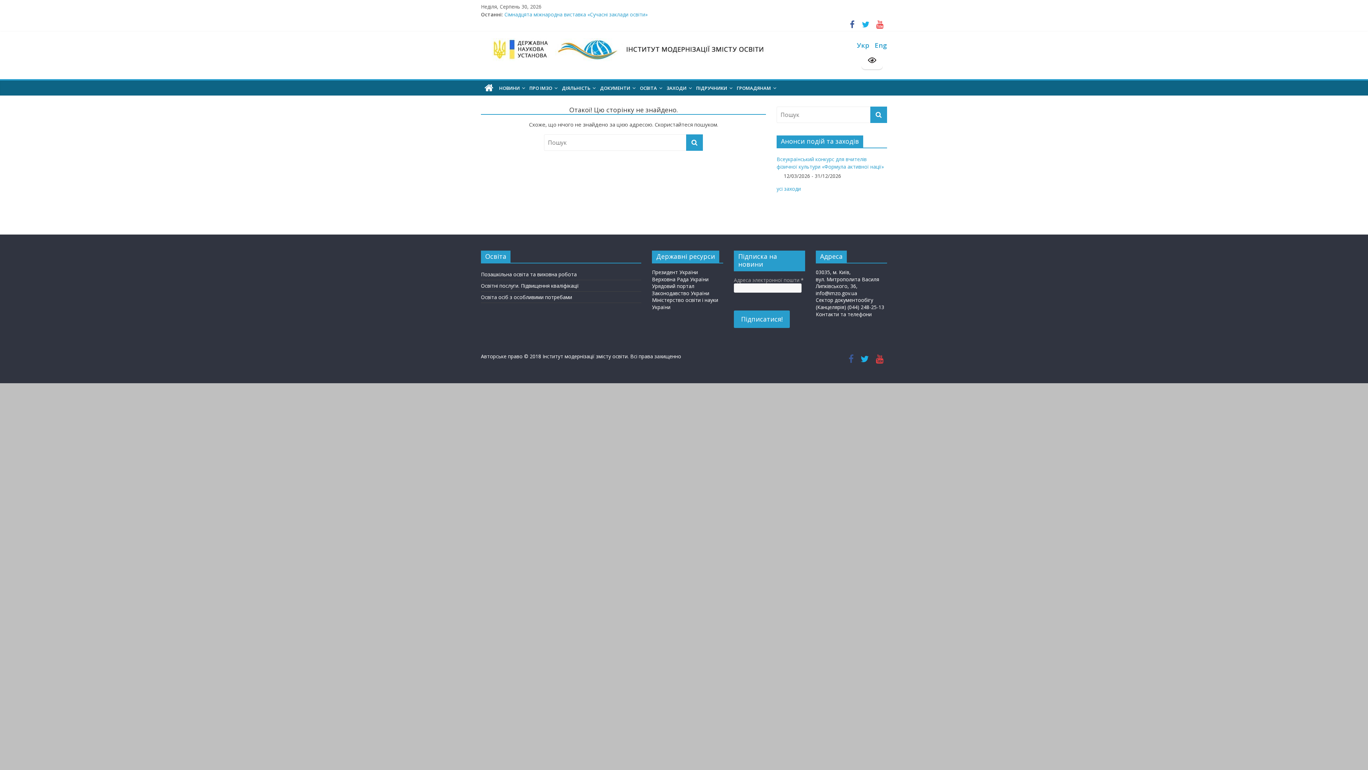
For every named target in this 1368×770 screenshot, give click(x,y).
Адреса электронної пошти (769, 280)
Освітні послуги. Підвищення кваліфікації (530, 285)
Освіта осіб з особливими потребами (526, 297)
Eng (881, 45)
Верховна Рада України (680, 279)
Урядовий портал (673, 286)
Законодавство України (680, 293)
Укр (863, 45)
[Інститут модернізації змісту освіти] (489, 88)
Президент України (675, 272)
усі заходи (789, 188)
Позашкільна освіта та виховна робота (529, 274)
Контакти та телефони (844, 314)
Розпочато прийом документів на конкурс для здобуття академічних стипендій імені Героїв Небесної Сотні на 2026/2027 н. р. (656, 14)
